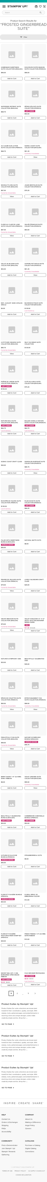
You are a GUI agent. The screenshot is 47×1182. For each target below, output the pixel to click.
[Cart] (44, 6)
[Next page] (35, 993)
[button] (36, 6)
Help (4, 1115)
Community (7, 1141)
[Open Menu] (4, 6)
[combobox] (23, 12)
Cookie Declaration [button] (23, 1175)
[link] (40, 6)
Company (29, 1115)
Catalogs (29, 1141)
